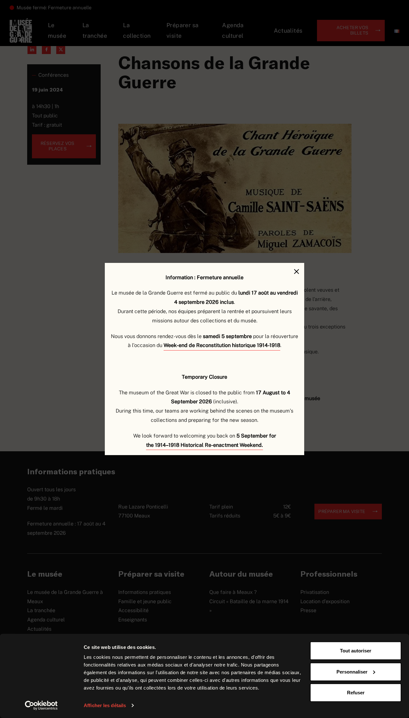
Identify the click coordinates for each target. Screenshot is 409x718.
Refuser (356, 692)
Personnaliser (351, 671)
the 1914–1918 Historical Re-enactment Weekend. (204, 445)
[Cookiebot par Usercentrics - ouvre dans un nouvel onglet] (41, 705)
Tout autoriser (355, 650)
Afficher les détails (105, 705)
